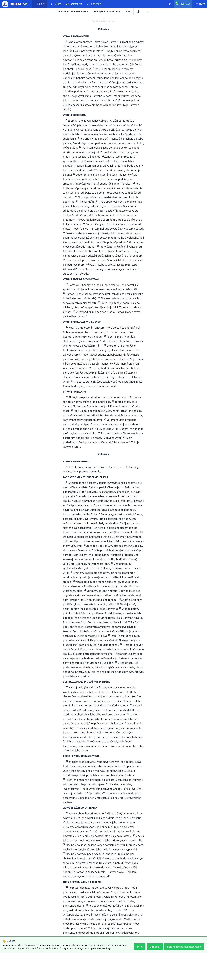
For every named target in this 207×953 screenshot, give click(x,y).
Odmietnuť (155, 947)
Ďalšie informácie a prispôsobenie (184, 947)
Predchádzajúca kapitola (103, 21)
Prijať (140, 947)
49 (127, 11)
